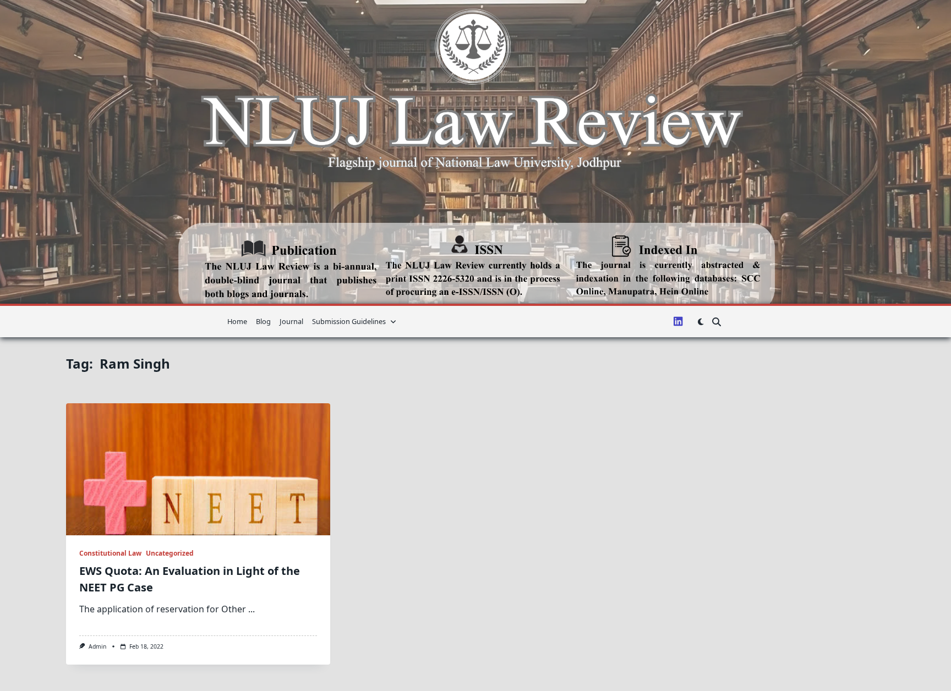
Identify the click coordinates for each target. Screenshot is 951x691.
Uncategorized (170, 553)
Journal (291, 321)
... (251, 609)
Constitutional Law (110, 553)
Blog (263, 321)
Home (237, 321)
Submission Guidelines (349, 321)
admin (97, 646)
